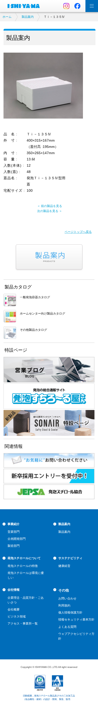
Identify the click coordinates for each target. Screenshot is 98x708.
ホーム (7, 17)
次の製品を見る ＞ (49, 211)
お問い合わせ (67, 598)
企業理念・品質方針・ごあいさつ (26, 600)
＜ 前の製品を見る (49, 206)
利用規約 (64, 605)
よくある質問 (67, 627)
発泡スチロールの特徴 (23, 566)
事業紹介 (14, 524)
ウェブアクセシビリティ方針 (76, 636)
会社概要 (14, 609)
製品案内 (28, 17)
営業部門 (14, 532)
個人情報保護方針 (70, 612)
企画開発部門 (17, 539)
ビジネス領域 (17, 616)
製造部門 (14, 546)
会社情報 (14, 589)
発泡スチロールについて (24, 558)
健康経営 (64, 566)
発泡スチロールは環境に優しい (26, 575)
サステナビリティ (70, 558)
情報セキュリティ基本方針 (76, 619)
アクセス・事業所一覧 (23, 623)
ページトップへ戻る (78, 232)
